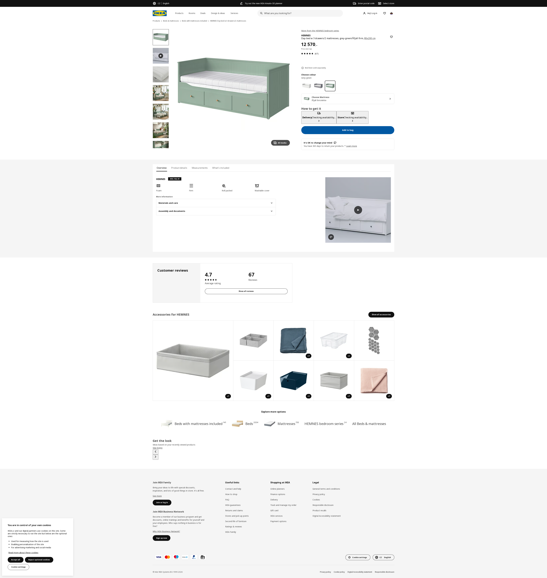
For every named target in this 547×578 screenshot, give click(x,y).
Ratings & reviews (233, 526)
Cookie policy (339, 572)
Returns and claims (234, 510)
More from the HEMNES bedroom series (320, 30)
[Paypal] (193, 557)
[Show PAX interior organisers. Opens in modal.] (253, 340)
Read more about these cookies (23, 552)
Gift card (274, 510)
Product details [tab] (179, 167)
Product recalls (319, 510)
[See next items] (155, 457)
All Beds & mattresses (369, 423)
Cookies (316, 499)
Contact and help (233, 488)
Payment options (278, 521)
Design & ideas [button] (218, 13)
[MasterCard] (167, 557)
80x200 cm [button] (369, 38)
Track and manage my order (283, 505)
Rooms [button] (192, 13)
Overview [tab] (162, 167)
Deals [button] (203, 13)
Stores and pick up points (237, 516)
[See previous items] (155, 452)
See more (157, 496)
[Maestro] (176, 557)
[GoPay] (185, 557)
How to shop (231, 494)
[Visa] (158, 557)
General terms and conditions (326, 488)
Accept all (15, 559)
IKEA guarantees (233, 505)
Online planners (277, 488)
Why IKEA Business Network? (166, 531)
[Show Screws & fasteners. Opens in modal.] (374, 340)
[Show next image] (286, 88)
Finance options (277, 494)
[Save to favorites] (391, 37)
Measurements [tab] (200, 167)
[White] (306, 86)
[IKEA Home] (160, 13)
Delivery (274, 499)
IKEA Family (230, 532)
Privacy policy (319, 494)
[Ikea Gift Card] (202, 557)
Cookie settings (18, 567)
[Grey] (318, 86)
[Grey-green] (330, 86)
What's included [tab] (220, 167)
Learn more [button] (351, 146)
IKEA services (276, 516)
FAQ (227, 499)
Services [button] (234, 13)
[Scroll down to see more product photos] (160, 148)
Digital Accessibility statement (327, 516)
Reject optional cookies (39, 559)
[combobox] (299, 13)
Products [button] (179, 13)
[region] (232, 88)
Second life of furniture (235, 521)
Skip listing (157, 447)
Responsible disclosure (323, 505)
